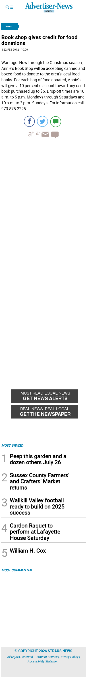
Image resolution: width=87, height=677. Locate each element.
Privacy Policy (69, 657)
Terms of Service (46, 657)
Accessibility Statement (44, 661)
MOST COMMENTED (16, 570)
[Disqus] (43, 203)
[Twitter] (42, 121)
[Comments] (55, 121)
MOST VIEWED (12, 445)
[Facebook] (29, 121)
